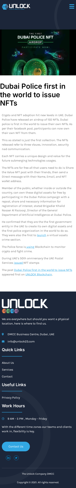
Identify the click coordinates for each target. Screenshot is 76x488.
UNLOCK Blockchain (38, 274)
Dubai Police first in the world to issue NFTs (43, 270)
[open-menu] (71, 7)
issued (18, 262)
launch (41, 235)
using (30, 247)
